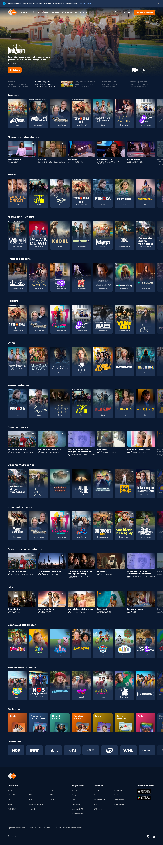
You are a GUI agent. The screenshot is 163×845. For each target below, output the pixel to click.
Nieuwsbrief (76, 804)
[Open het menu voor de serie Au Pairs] (89, 513)
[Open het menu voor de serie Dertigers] (131, 180)
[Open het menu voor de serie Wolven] (46, 101)
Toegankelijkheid (78, 795)
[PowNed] (34, 750)
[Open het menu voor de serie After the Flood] (89, 349)
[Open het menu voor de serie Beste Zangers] (25, 101)
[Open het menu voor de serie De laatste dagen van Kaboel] (153, 223)
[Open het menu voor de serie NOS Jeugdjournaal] (46, 673)
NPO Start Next (99, 800)
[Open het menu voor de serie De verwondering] (131, 265)
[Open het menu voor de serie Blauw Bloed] (153, 101)
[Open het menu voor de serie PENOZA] (110, 180)
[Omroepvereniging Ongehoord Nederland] (72, 750)
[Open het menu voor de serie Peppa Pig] (67, 631)
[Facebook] (148, 837)
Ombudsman (119, 800)
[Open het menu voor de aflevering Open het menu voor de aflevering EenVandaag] (153, 143)
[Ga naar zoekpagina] (116, 12)
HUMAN (10, 804)
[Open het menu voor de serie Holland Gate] (153, 471)
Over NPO (75, 790)
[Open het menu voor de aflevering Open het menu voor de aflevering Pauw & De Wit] (123, 143)
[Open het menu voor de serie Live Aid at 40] (131, 471)
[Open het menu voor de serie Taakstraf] (153, 673)
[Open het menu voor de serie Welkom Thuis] (89, 673)
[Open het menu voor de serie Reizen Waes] (110, 307)
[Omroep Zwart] (147, 750)
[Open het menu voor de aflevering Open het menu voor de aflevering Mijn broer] (123, 433)
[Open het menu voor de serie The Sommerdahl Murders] (110, 101)
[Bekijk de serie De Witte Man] (145, 319)
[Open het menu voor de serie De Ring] (153, 391)
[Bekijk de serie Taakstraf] (145, 685)
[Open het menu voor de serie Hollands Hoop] (110, 391)
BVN (95, 804)
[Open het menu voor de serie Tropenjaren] (153, 180)
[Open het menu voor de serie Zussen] (67, 180)
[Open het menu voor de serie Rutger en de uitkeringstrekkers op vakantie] (153, 513)
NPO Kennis (118, 790)
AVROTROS (12, 790)
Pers (73, 800)
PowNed (32, 809)
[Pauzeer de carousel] (152, 70)
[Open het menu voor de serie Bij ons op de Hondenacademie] (131, 223)
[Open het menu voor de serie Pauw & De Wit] (46, 223)
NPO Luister (98, 809)
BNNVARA (11, 795)
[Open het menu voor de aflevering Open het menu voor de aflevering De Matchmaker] (153, 593)
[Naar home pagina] (12, 12)
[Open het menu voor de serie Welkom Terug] (131, 307)
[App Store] (144, 791)
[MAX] (109, 750)
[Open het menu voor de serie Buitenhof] (89, 223)
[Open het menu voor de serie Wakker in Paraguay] (131, 513)
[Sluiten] (158, 3)
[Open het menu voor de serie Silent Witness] (67, 349)
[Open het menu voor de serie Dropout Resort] (110, 513)
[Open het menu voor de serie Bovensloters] (110, 349)
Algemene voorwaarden (16, 828)
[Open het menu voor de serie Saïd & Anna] (89, 631)
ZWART (52, 800)
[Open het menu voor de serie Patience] (131, 349)
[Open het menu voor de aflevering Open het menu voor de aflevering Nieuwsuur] (93, 143)
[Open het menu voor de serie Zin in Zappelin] (46, 631)
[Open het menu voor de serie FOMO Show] (89, 101)
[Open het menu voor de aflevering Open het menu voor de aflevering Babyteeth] (123, 593)
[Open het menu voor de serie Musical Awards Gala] (131, 101)
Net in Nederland (120, 804)
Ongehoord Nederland (37, 804)
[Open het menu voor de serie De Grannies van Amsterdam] (67, 307)
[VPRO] (90, 750)
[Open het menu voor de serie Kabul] (67, 223)
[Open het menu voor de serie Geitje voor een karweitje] (153, 631)
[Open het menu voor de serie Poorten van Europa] (67, 471)
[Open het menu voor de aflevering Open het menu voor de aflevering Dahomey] (123, 555)
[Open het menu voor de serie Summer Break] (25, 673)
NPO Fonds (118, 795)
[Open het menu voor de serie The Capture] (153, 349)
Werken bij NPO (77, 809)
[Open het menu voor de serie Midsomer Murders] (46, 349)
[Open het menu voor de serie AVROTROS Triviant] (153, 265)
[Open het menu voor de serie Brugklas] (67, 673)
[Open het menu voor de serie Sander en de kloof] (110, 265)
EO (9, 800)
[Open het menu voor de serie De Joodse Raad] (67, 391)
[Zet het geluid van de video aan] (144, 70)
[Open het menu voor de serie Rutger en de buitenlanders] (25, 513)
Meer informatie (84, 3)
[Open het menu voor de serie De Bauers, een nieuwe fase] (67, 101)
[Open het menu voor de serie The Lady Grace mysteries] (110, 673)
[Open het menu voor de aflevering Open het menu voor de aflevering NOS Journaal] (33, 143)
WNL (51, 795)
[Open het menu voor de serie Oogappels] (131, 391)
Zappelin (97, 790)
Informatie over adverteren (72, 828)
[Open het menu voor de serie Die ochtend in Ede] (89, 471)
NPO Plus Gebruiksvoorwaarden (38, 828)
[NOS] (16, 750)
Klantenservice (77, 814)
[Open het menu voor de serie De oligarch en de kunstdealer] (110, 471)
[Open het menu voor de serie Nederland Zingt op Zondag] (67, 265)
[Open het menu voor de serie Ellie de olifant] (131, 631)
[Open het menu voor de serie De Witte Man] (153, 307)
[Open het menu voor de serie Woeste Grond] (25, 180)
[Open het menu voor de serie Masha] (25, 631)
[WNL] (128, 750)
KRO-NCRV (12, 809)
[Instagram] (153, 837)
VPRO (52, 790)
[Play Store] (144, 798)
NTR (30, 800)
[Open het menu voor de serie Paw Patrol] (110, 631)
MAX (30, 790)
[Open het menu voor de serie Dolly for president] (89, 265)
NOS (30, 795)
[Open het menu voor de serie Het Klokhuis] (131, 673)
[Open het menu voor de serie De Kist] (25, 265)
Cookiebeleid (56, 828)
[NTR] (53, 750)
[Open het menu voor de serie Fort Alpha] (46, 180)
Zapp (95, 795)
